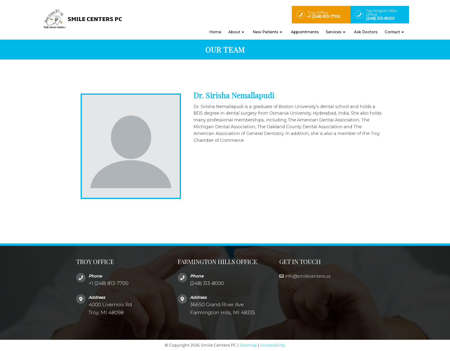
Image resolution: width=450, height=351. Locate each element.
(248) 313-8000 (207, 283)
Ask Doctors (366, 32)
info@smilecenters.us (307, 276)
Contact (392, 32)
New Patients (265, 32)
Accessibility (272, 345)
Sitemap (248, 345)
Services (333, 32)
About (234, 32)
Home (215, 32)
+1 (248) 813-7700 (108, 283)
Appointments (305, 32)
